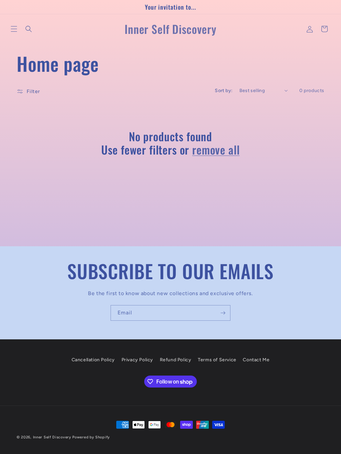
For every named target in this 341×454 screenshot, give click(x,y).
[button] (14, 29)
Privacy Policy (137, 360)
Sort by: (223, 90)
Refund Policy (175, 360)
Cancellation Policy (93, 360)
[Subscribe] (222, 313)
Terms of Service (217, 360)
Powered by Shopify (91, 437)
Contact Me (256, 360)
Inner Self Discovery (53, 437)
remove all (215, 150)
